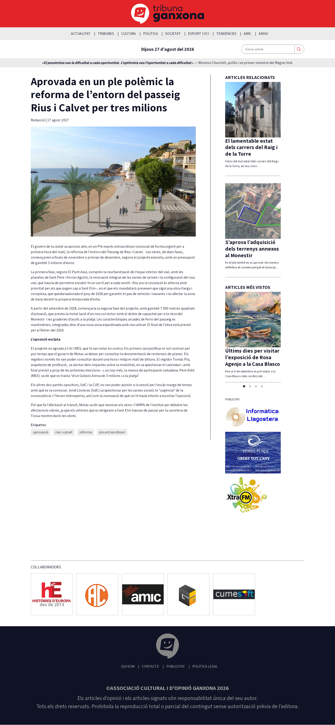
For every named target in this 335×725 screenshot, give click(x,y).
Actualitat (80, 33)
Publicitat (175, 666)
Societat (173, 33)
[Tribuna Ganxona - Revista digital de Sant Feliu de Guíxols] (167, 646)
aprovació (40, 432)
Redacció (38, 120)
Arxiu (263, 33)
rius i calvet (63, 432)
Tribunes (106, 33)
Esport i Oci (198, 33)
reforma (85, 432)
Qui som (127, 666)
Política (150, 33)
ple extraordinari (112, 432)
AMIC (247, 33)
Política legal (205, 666)
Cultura (128, 33)
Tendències (226, 33)
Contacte (150, 666)
